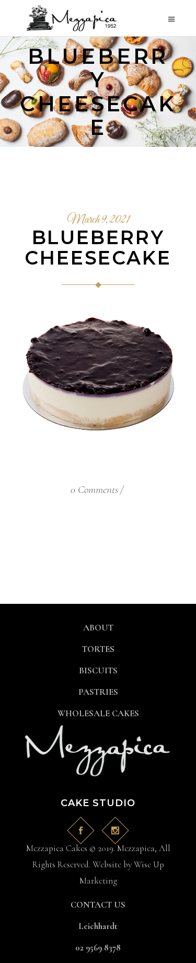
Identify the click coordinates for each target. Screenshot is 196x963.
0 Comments (94, 489)
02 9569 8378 (98, 947)
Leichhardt (98, 926)
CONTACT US (98, 904)
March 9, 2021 (98, 220)
